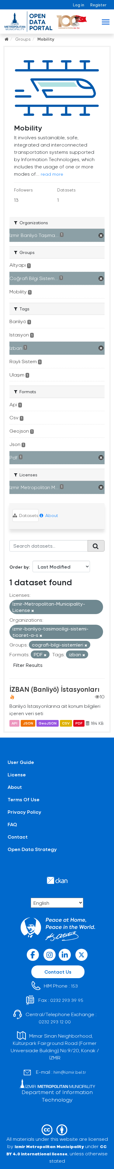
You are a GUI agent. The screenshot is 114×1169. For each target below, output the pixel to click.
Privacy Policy (24, 812)
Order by (19, 567)
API (14, 723)
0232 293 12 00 (55, 1022)
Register (98, 4)
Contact (18, 836)
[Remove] (32, 610)
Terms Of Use (24, 799)
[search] (96, 546)
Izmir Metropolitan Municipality (49, 1146)
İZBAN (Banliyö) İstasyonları (54, 689)
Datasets (28, 515)
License (17, 774)
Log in (78, 4)
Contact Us (57, 971)
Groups (23, 39)
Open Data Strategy (32, 849)
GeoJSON (48, 723)
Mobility (45, 39)
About (51, 515)
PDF (78, 723)
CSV (66, 723)
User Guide (21, 762)
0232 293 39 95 (66, 1000)
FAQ (12, 824)
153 (74, 986)
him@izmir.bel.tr (70, 1072)
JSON (28, 723)
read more (52, 174)
